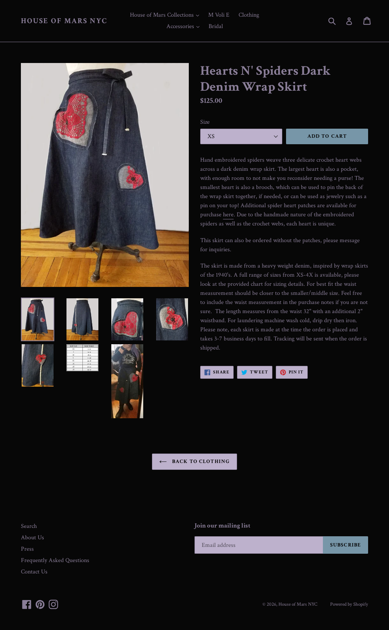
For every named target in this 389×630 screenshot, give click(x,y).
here (228, 215)
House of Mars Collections (166, 15)
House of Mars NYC (64, 20)
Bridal (216, 26)
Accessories (184, 26)
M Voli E (218, 15)
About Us (32, 538)
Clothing (249, 15)
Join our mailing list (222, 525)
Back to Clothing (200, 461)
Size (205, 122)
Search (29, 526)
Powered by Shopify (349, 604)
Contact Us (34, 572)
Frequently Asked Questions (55, 560)
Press (27, 549)
